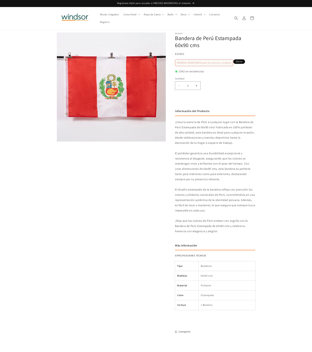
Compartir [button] (184, 331)
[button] (131, 14)
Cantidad (179, 78)
